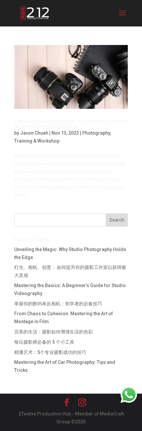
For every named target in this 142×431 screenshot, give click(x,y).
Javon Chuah (34, 133)
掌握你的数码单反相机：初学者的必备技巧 (58, 303)
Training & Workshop (36, 141)
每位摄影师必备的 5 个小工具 (44, 342)
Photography (96, 133)
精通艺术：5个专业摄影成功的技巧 (50, 352)
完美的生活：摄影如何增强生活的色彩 (53, 331)
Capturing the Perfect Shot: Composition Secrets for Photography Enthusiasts (70, 124)
